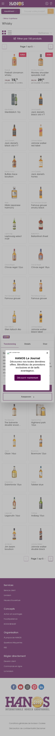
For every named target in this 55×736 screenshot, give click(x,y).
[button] (47, 352)
